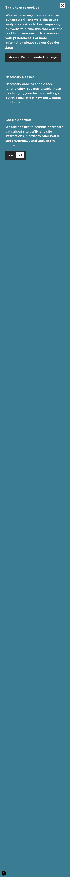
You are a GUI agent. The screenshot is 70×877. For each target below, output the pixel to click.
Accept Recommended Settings (33, 57)
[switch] (15, 155)
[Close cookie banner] (62, 5)
